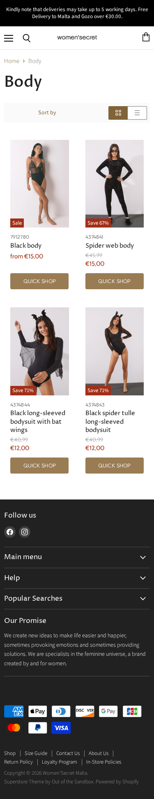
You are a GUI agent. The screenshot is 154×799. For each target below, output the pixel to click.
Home (11, 61)
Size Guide (36, 753)
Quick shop (39, 281)
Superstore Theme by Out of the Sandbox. (49, 781)
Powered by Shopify (117, 781)
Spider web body (109, 246)
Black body (25, 246)
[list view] (137, 113)
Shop (10, 753)
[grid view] (118, 113)
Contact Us (68, 753)
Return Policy (18, 762)
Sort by (47, 112)
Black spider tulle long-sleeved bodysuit (110, 421)
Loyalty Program (59, 762)
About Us (98, 753)
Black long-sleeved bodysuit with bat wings (37, 421)
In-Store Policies (103, 762)
